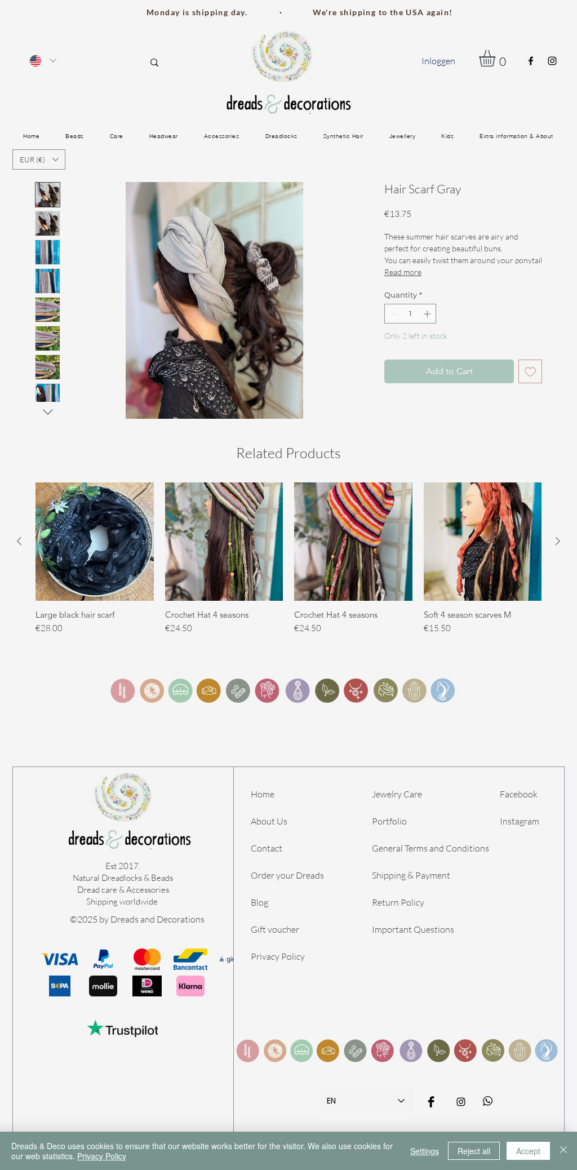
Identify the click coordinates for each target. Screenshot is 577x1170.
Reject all (474, 1150)
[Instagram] (552, 61)
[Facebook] (530, 61)
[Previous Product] (19, 541)
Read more (402, 272)
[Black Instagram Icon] (461, 1101)
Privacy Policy (278, 956)
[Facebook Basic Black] (431, 1101)
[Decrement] (393, 313)
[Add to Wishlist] (530, 371)
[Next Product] (558, 541)
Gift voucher (275, 929)
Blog (259, 902)
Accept (528, 1150)
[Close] (563, 1151)
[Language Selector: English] (42, 60)
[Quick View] (94, 541)
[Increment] (428, 313)
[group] (288, 558)
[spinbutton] (410, 313)
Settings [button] (424, 1150)
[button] (496, 58)
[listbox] (38, 159)
